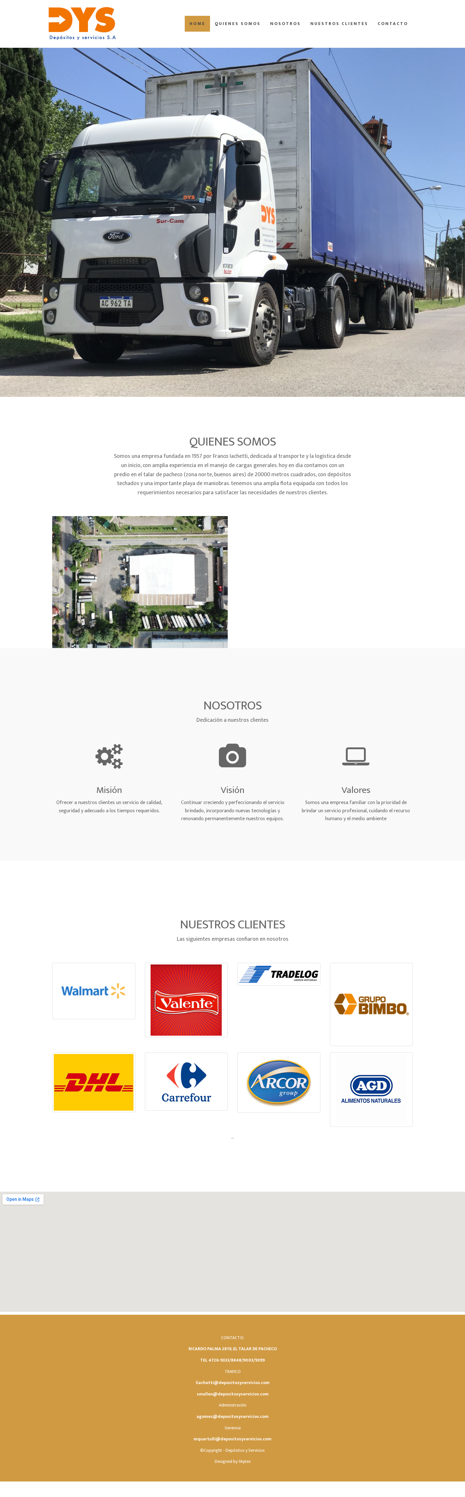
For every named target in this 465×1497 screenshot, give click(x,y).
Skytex (245, 1461)
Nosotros (285, 23)
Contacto (393, 23)
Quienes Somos (238, 23)
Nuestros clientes (339, 23)
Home (197, 23)
